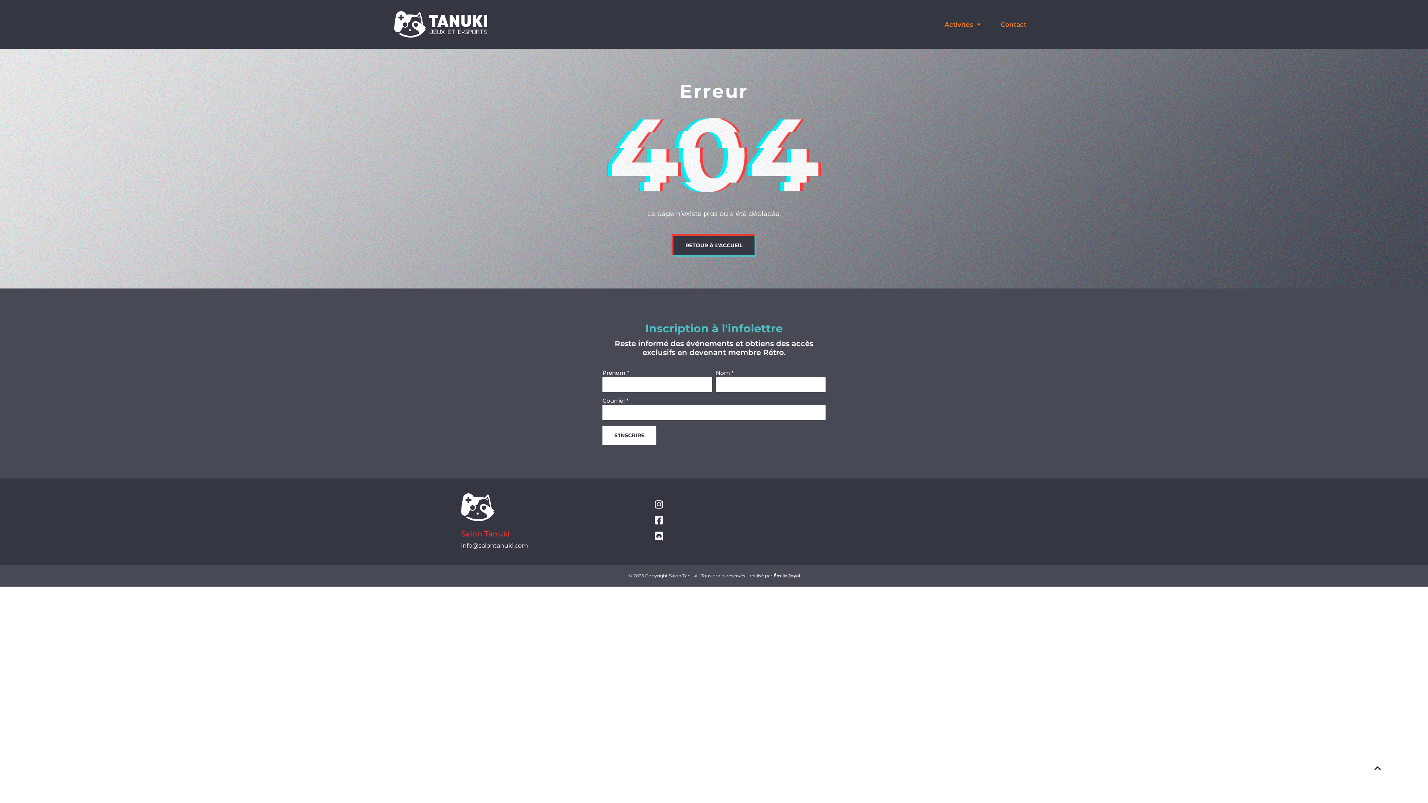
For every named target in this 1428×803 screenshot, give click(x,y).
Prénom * (615, 373)
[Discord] (658, 536)
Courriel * (615, 401)
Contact (1013, 24)
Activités (959, 24)
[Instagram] (658, 504)
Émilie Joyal (787, 575)
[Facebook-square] (658, 520)
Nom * (725, 373)
